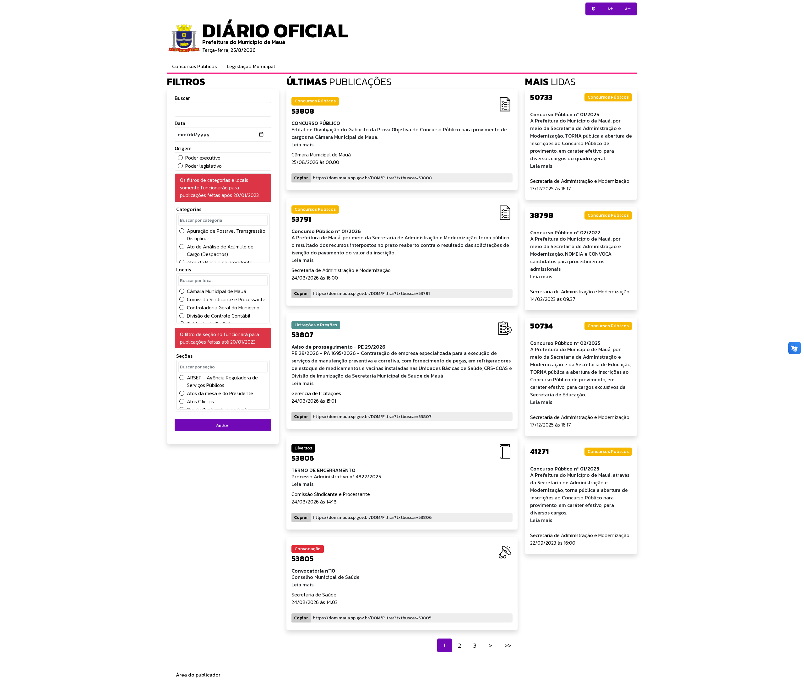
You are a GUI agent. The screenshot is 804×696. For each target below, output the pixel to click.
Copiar (301, 178)
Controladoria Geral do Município (223, 307)
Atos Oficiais (200, 401)
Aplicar (223, 425)
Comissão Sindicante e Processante (226, 299)
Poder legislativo (203, 166)
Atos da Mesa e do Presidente (220, 262)
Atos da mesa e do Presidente (220, 393)
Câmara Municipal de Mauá (216, 291)
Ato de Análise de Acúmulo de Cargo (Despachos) (220, 250)
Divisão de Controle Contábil (218, 315)
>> (507, 645)
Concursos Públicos (194, 66)
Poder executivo (202, 157)
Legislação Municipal (251, 66)
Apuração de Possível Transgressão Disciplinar (226, 234)
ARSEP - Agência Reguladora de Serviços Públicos (222, 381)
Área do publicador (198, 674)
